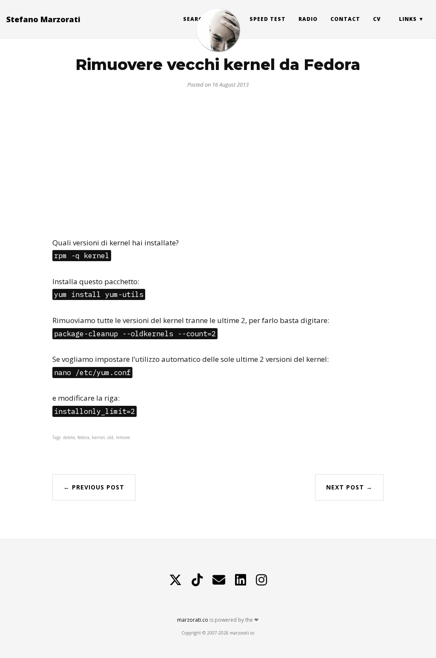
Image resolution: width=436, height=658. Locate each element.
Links (408, 19)
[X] (175, 580)
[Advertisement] (218, 159)
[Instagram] (261, 580)
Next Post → (349, 487)
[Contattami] (218, 580)
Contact (345, 19)
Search (195, 19)
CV (377, 19)
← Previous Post (93, 487)
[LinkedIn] (240, 580)
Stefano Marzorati (43, 19)
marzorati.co (192, 619)
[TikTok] (197, 580)
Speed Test (268, 19)
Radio (308, 19)
